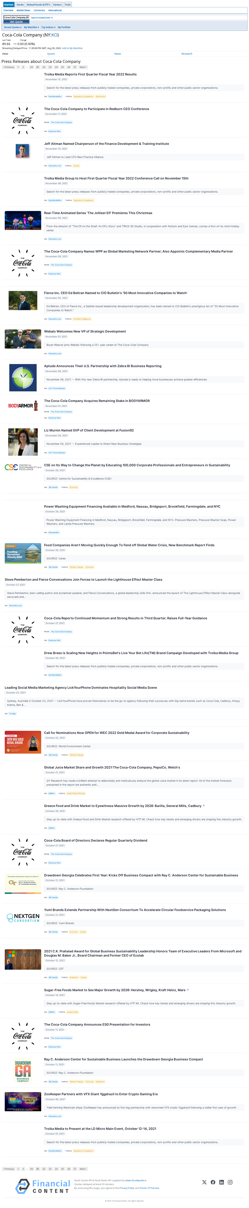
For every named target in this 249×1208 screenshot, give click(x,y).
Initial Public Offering (76, 793)
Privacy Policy (127, 1188)
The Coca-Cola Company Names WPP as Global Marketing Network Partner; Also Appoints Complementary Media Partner (138, 251)
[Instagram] (230, 1186)
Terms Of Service (149, 1188)
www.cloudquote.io (136, 1180)
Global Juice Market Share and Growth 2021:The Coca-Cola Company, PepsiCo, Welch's (112, 767)
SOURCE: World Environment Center (68, 746)
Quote (51, 53)
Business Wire (55, 131)
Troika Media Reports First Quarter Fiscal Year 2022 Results (90, 74)
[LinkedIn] (221, 1186)
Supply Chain (72, 1012)
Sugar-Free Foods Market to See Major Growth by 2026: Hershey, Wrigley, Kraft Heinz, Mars (116, 990)
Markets (8, 4)
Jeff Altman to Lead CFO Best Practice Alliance (75, 157)
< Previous (8, 67)
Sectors (57, 4)
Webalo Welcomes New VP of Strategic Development (85, 331)
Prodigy (12, 714)
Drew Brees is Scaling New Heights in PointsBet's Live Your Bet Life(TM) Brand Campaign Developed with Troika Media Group (141, 653)
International (55, 10)
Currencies (39, 10)
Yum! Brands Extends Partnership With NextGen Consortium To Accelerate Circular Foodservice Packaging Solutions (135, 910)
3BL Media (53, 487)
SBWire (52, 793)
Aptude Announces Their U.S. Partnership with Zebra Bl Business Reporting (103, 366)
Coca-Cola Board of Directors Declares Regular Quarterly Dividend (95, 840)
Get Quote (16, 21)
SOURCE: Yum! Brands (60, 923)
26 (68, 67)
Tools (68, 4)
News (117, 53)
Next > (83, 67)
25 (62, 67)
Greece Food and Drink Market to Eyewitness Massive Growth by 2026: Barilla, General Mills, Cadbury (124, 806)
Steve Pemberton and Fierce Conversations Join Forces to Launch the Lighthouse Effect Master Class (83, 579)
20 (31, 67)
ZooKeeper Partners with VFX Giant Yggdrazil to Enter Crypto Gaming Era (101, 1094)
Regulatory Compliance (83, 96)
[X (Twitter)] (204, 1186)
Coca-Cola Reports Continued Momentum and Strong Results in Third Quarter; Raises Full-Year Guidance (125, 618)
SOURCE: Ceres (56, 558)
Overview (8, 10)
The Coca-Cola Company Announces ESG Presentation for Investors (97, 1024)
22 (44, 67)
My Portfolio (64, 27)
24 (56, 67)
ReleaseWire (54, 532)
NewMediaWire (55, 96)
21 (37, 67)
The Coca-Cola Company (61, 122)
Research (186, 53)
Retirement (100, 96)
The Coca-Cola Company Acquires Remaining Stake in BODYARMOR (97, 401)
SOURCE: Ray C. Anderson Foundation (70, 888)
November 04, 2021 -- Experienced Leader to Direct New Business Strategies (94, 443)
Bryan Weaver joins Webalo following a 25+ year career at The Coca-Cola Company (97, 344)
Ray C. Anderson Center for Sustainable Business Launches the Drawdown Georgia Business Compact (123, 1059)
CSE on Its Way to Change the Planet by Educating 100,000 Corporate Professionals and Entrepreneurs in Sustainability (137, 465)
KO (54, 35)
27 (75, 67)
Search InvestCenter (41, 17)
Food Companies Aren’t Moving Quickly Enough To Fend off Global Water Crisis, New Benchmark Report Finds (129, 545)
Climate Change (76, 567)
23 (50, 67)
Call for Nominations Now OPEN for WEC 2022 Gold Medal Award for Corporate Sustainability (116, 733)
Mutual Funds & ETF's (38, 4)
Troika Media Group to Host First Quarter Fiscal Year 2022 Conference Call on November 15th (116, 178)
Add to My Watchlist (72, 48)
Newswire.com (55, 166)
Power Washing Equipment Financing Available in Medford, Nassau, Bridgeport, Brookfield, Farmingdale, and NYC (132, 506)
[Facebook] (213, 1186)
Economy (73, 487)
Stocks (20, 4)
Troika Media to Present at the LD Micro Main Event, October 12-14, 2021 (100, 1129)
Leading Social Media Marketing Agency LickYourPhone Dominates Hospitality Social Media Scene (81, 687)
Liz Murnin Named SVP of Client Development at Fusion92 (89, 430)
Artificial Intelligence (82, 319)
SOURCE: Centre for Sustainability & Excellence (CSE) (79, 478)
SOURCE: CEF (55, 968)
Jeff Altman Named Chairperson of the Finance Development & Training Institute (106, 144)
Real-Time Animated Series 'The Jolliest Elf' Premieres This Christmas (98, 213)
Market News (23, 10)
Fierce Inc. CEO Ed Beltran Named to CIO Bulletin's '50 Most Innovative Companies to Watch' (115, 293)
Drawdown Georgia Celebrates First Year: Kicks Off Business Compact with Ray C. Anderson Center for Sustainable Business (141, 875)
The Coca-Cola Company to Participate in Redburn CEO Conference (96, 109)
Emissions (74, 977)
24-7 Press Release (57, 388)
